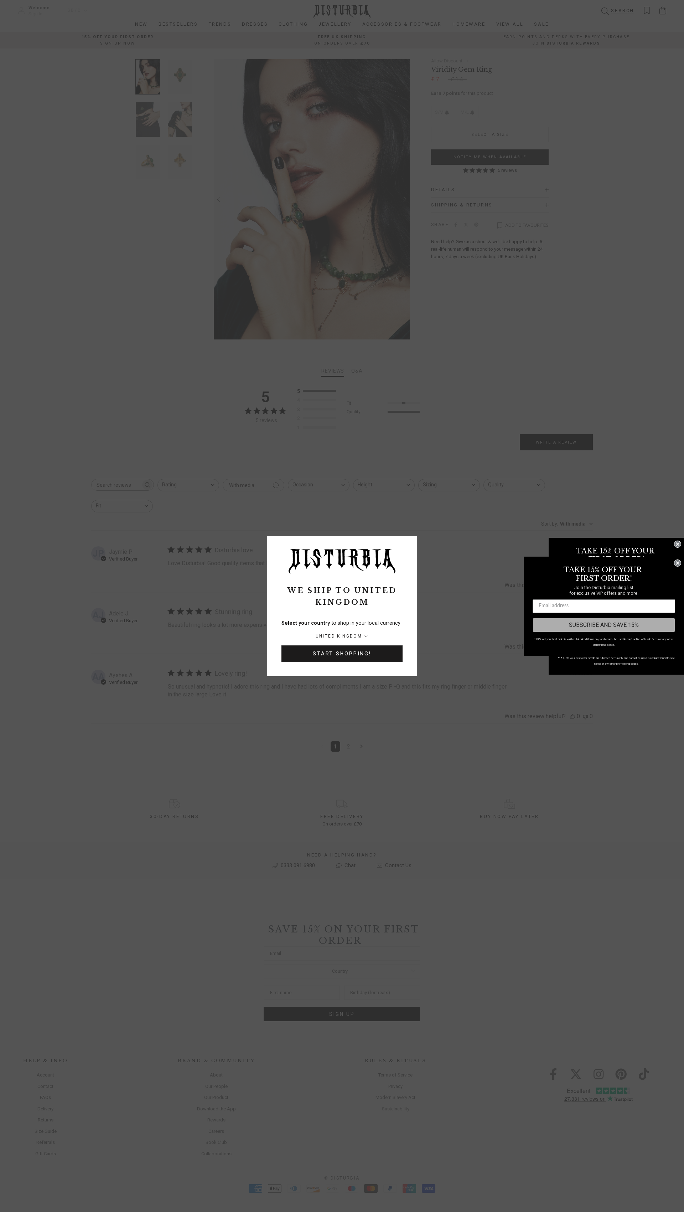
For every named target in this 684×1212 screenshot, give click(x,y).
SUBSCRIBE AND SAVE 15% (604, 625)
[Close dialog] (677, 544)
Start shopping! (342, 653)
